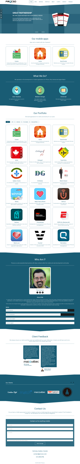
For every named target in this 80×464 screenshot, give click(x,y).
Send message (40, 443)
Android (18, 122)
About (53, 1)
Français (71, 1)
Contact (64, 1)
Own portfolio (34, 122)
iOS (12, 122)
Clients (58, 1)
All (7, 122)
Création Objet (12, 392)
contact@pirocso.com (40, 454)
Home (31, 1)
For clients (25, 122)
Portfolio (47, 1)
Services (41, 1)
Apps (36, 1)
